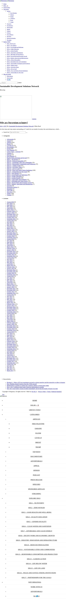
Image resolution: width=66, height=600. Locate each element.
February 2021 (11, 304)
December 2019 (11, 325)
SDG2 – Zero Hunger (11, 45)
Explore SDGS (6, 42)
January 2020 (10, 324)
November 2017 (11, 360)
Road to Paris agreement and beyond (17, 158)
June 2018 (9, 353)
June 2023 (9, 260)
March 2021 (10, 302)
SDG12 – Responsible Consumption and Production (18, 63)
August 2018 (10, 350)
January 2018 (10, 356)
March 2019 (10, 339)
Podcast (9, 32)
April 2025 (10, 226)
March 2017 (10, 370)
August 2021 (10, 295)
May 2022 (9, 281)
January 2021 (10, 305)
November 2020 (11, 308)
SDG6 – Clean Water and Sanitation (15, 52)
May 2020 (9, 318)
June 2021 (9, 298)
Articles (8, 11)
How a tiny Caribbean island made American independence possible (25, 387)
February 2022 (11, 285)
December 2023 (11, 251)
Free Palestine (13, 13)
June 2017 (9, 367)
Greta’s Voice (6, 7)
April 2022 (10, 282)
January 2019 (10, 342)
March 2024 (10, 247)
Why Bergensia (7, 74)
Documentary (10, 25)
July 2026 (9, 203)
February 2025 (11, 230)
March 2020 (10, 321)
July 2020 (9, 315)
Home (5, 4)
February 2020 (11, 322)
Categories (6, 9)
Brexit (11, 20)
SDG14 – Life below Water (13, 67)
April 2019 (10, 338)
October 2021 (10, 291)
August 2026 (10, 202)
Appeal (8, 29)
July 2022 (9, 278)
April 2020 (10, 319)
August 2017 (10, 364)
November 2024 (11, 234)
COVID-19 (12, 18)
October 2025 (10, 217)
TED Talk (9, 190)
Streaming (9, 40)
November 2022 (11, 271)
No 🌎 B (9, 79)
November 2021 (11, 290)
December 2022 (11, 270)
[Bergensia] (7, 1)
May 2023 (9, 262)
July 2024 (9, 240)
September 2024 (11, 237)
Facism (11, 16)
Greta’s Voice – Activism (13, 151)
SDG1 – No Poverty (11, 43)
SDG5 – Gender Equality (12, 50)
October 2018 (10, 347)
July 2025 (9, 222)
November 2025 (11, 216)
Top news (9, 23)
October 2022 (10, 273)
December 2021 (11, 288)
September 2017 (11, 363)
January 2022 (10, 287)
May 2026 (9, 206)
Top (3, 394)
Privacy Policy (42, 391)
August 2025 (10, 220)
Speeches (9, 36)
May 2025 (9, 225)
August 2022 (10, 276)
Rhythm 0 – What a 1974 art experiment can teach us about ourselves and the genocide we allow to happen (36, 382)
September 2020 (11, 312)
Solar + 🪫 (5, 5)
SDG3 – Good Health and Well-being (15, 47)
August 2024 (10, 239)
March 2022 (10, 284)
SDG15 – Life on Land (12, 69)
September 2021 (11, 293)
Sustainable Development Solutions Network (21, 126)
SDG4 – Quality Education (13, 49)
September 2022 (11, 274)
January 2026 (10, 213)
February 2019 (11, 341)
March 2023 (10, 265)
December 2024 (11, 233)
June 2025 (9, 223)
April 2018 (10, 355)
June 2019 (9, 335)
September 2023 (11, 256)
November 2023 (11, 253)
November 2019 (11, 327)
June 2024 (9, 242)
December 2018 (11, 344)
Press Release (10, 34)
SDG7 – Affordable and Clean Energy (15, 54)
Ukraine (12, 14)
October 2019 (10, 329)
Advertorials (10, 27)
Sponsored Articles (11, 38)
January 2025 (10, 231)
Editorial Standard (56, 391)
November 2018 (11, 346)
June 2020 (9, 316)
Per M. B (34, 391)
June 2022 (9, 279)
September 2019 (11, 330)
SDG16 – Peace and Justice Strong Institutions (17, 70)
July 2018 (9, 352)
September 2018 (11, 349)
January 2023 (10, 268)
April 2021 (10, 301)
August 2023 (10, 257)
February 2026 (11, 211)
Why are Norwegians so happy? (14, 122)
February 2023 (11, 267)
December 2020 (11, 307)
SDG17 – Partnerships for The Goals (15, 72)
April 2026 (10, 208)
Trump (11, 22)
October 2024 (10, 236)
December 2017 (11, 358)
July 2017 (9, 366)
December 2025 (11, 214)
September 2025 (11, 219)
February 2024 (11, 248)
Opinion (8, 31)
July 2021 (9, 296)
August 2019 (10, 332)
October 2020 (10, 310)
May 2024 (9, 243)
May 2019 (9, 336)
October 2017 (10, 361)
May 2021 (9, 299)
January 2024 (10, 250)
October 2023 (10, 254)
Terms (49, 391)
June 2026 (9, 205)
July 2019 (9, 333)
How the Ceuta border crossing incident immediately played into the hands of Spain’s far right (32, 388)
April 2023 (10, 264)
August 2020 (10, 313)
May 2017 (9, 369)
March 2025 (10, 228)
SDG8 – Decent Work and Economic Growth (17, 56)
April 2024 (10, 245)
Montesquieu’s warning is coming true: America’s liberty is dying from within (28, 385)
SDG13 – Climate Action (12, 65)
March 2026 (10, 209)
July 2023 (9, 259)
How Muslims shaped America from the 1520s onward (22, 384)
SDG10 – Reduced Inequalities (13, 60)
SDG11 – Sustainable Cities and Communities (17, 61)
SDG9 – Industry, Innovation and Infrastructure (17, 58)
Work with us (10, 76)
